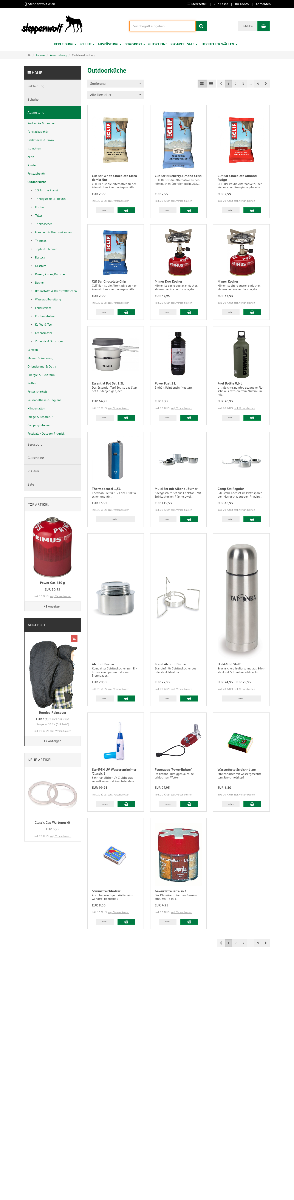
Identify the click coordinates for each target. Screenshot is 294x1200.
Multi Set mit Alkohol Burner (176, 488)
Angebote (37, 624)
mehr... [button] (105, 210)
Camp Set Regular (231, 488)
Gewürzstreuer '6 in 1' (171, 891)
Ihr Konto (242, 4)
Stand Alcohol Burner (171, 664)
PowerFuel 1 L (165, 383)
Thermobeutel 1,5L (106, 488)
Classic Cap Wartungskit (52, 822)
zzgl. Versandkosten (118, 200)
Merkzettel (198, 4)
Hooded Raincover (52, 712)
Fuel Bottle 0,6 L (230, 383)
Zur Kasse (221, 4)
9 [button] (258, 84)
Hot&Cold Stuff (229, 664)
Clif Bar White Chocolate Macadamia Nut (115, 178)
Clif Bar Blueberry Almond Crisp (178, 176)
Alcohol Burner (103, 664)
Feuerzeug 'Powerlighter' (173, 769)
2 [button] (236, 84)
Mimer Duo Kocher (168, 281)
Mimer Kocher (228, 281)
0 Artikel (248, 26)
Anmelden (263, 4)
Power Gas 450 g (52, 582)
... (250, 84)
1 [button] (228, 84)
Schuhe (86, 44)
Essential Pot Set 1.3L (108, 383)
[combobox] (220, 44)
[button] (266, 84)
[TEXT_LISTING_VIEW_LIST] (202, 84)
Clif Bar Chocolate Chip (109, 281)
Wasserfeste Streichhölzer (237, 769)
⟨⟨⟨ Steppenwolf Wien (39, 4)
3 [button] (243, 84)
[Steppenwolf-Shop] (51, 24)
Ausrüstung (108, 44)
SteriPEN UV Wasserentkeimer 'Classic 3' (114, 771)
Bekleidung (64, 44)
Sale (191, 44)
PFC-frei (177, 44)
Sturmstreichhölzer (106, 891)
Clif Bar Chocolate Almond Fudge (237, 178)
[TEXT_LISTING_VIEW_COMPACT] (211, 84)
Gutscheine (157, 44)
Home (37, 72)
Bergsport (134, 44)
